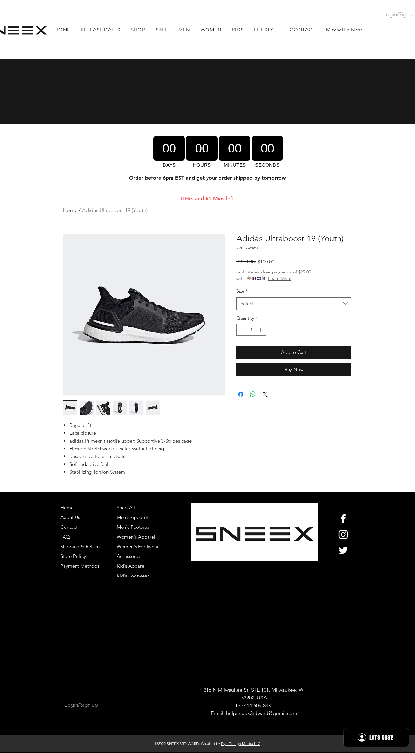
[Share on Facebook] (240, 394)
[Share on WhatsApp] (253, 394)
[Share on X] (265, 394)
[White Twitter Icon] (343, 550)
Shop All (126, 507)
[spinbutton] (251, 329)
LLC (256, 743)
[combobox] (293, 303)
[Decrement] (241, 329)
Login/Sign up (81, 704)
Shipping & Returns (80, 546)
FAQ (65, 537)
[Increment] (261, 329)
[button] (184, 29)
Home (70, 210)
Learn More (279, 278)
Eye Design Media (237, 743)
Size (242, 291)
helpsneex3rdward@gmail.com (261, 713)
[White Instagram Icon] (343, 534)
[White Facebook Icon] (343, 519)
